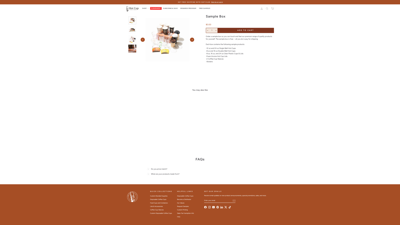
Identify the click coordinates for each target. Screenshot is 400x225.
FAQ (178, 217)
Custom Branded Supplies (159, 196)
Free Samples (204, 8)
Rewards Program (188, 8)
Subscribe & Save (170, 8)
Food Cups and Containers (159, 203)
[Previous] (143, 40)
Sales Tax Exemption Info (185, 213)
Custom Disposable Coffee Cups (161, 213)
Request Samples (183, 206)
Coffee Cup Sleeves (157, 210)
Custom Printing (182, 210)
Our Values (180, 203)
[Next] (192, 40)
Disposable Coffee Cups (158, 199)
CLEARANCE (155, 8)
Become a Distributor (184, 199)
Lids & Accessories (156, 206)
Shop (144, 8)
